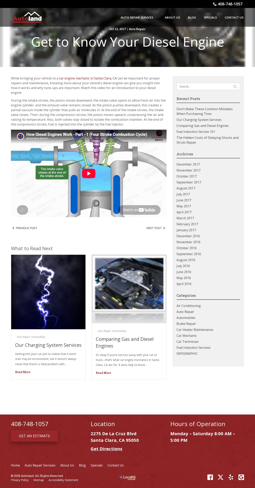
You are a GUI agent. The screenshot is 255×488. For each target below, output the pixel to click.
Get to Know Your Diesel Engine (127, 41)
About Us (172, 17)
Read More (22, 372)
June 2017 (184, 200)
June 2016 (184, 272)
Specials (210, 17)
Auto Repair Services (137, 17)
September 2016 (189, 254)
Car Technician (188, 341)
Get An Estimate (34, 435)
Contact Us (234, 17)
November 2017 (188, 170)
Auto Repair (137, 29)
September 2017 (189, 182)
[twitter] (220, 477)
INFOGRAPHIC (187, 353)
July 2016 (183, 266)
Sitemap (38, 480)
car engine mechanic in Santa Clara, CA (88, 78)
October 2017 (187, 176)
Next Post (154, 228)
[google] (241, 477)
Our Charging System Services (48, 345)
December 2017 (188, 164)
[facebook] (210, 477)
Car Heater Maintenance (195, 329)
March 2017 (185, 218)
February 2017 (187, 224)
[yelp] (231, 477)
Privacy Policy (19, 480)
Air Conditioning (189, 306)
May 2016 (184, 278)
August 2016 (186, 260)
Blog (192, 17)
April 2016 (184, 284)
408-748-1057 (230, 4)
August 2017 (186, 188)
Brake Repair (186, 323)
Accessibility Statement (63, 480)
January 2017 (186, 230)
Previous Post (26, 228)
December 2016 (188, 236)
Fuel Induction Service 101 (196, 131)
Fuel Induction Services (194, 347)
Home (15, 465)
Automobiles (38, 336)
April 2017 (184, 212)
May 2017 (184, 206)
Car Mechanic (187, 335)
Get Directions (106, 449)
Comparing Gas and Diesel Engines (203, 125)
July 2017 (183, 194)
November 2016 (188, 242)
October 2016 (187, 248)
